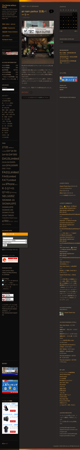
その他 (4, 137)
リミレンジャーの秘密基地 (67, 372)
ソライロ (62, 188)
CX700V (4, 151)
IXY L (16, 184)
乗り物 (4, 130)
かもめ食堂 (63, 378)
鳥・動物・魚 (6, 117)
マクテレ (8, 224)
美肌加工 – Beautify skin (66, 351)
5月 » (76, 31)
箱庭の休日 (63, 388)
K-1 (4, 188)
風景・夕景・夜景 (7, 114)
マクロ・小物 (6, 123)
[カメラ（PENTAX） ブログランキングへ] (8, 300)
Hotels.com (63, 85)
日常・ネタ (5, 105)
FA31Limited (10, 172)
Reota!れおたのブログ (66, 380)
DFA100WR (12, 165)
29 (73, 27)
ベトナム (4, 98)
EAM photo (63, 390)
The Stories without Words (9, 6)
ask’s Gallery (6, 35)
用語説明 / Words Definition (10, 32)
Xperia (15, 218)
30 (76, 27)
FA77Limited (9, 180)
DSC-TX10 (6, 169)
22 (73, 24)
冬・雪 (4, 132)
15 (73, 20)
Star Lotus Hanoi (64, 247)
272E (5, 147)
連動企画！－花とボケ (66, 329)
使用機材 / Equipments (8, 28)
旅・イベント (6, 103)
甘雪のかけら (63, 403)
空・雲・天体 (6, 126)
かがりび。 (63, 386)
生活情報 (4, 101)
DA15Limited (10, 158)
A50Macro (11, 147)
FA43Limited (9, 176)
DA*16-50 (11, 151)
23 (76, 24)
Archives (4, 87)
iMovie (74, 275)
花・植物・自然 (6, 112)
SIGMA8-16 (8, 200)
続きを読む (27, 92)
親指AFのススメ (64, 334)
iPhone (10, 184)
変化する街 (63, 193)
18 (63, 24)
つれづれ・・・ (64, 393)
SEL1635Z (8, 196)
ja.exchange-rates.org (11, 249)
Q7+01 (10, 188)
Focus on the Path (65, 401)
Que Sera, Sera (64, 382)
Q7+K (12, 192)
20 (68, 24)
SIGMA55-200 (7, 210)
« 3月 (61, 31)
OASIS (61, 270)
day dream (63, 384)
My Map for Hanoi (7, 39)
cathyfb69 (74, 266)
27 (68, 27)
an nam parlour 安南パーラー (34, 12)
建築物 (4, 128)
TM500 (11, 215)
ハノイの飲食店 (64, 195)
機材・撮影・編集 (7, 110)
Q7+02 (5, 192)
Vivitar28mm (5, 218)
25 (63, 27)
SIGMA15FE (7, 207)
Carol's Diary (63, 397)
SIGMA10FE (9, 203)
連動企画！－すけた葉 (66, 336)
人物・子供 (5, 121)
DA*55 (5, 154)
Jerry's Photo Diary (65, 374)
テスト (11, 221)
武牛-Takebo (63, 349)
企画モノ (4, 135)
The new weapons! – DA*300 (68, 360)
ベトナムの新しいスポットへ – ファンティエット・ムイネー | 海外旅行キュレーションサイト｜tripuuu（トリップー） (68, 295)
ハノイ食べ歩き (64, 233)
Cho (61, 190)
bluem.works (63, 376)
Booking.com (63, 87)
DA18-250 (6, 162)
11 (63, 20)
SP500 (4, 215)
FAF (4, 184)
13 (68, 20)
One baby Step (64, 399)
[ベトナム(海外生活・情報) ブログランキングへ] (8, 297)
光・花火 (4, 119)
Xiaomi (11, 218)
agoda (61, 89)
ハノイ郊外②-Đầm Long (67, 340)
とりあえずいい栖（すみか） (68, 405)
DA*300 (13, 154)
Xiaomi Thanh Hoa (65, 186)
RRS (15, 192)
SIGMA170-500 (8, 213)
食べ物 (4, 107)
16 (76, 20)
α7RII (5, 221)
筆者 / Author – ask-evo (8, 24)
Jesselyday (63, 264)
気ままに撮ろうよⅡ (65, 395)
